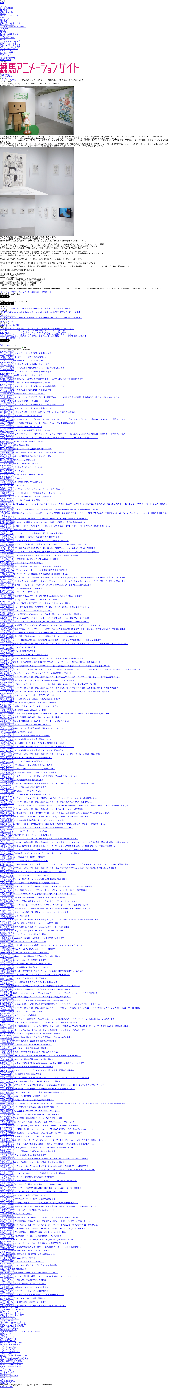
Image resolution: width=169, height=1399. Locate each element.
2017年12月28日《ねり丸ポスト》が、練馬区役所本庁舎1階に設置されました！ (26, 764)
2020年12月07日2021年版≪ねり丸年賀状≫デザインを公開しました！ (22, 473)
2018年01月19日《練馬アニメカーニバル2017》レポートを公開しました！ (24, 760)
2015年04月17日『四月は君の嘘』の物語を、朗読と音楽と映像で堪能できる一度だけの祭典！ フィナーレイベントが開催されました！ (49, 1205)
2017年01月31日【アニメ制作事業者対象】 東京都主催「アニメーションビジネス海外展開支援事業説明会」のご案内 (41, 970)
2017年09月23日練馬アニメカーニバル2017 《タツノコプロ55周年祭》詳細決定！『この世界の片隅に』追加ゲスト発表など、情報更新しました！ (54, 823)
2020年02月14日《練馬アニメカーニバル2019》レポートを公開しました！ (24, 499)
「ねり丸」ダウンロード (10, 1352)
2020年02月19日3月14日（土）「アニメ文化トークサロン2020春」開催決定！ (25, 496)
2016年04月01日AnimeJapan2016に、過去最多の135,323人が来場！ (21, 1073)
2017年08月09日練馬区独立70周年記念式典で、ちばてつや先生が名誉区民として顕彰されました (33, 871)
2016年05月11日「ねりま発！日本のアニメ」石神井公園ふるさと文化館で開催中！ (27, 1058)
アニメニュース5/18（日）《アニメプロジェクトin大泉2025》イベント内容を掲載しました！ (43, 336)
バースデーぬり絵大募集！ (11, 1344)
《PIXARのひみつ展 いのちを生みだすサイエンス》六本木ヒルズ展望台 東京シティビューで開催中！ (42, 312)
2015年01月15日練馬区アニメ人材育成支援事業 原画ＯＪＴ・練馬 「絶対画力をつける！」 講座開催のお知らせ (40, 1246)
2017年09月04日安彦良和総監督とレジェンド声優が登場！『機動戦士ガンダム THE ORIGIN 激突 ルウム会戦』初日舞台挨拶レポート (49, 849)
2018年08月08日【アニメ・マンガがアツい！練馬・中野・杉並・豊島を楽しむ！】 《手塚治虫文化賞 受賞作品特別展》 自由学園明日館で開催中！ (54, 690)
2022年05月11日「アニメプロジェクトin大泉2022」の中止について (21, 426)
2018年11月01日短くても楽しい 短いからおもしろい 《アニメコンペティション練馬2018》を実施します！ (37, 672)
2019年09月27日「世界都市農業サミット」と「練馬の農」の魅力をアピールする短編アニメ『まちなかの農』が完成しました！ (46, 543)
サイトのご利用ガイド (9, 52)
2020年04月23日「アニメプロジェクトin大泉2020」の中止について (21, 481)
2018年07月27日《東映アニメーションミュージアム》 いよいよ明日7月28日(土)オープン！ (31, 694)
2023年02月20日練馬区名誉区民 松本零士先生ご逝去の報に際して (21, 415)
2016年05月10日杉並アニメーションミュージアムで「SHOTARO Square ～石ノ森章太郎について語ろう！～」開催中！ (43, 1062)
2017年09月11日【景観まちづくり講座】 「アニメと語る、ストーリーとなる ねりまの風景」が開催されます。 (39, 838)
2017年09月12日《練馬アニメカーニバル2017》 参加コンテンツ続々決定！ (24, 830)
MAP (9, 1319)
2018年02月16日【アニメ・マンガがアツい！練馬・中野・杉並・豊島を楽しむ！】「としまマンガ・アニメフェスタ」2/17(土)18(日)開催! (50, 753)
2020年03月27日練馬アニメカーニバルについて (13, 485)
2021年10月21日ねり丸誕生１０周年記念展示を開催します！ (18, 444)
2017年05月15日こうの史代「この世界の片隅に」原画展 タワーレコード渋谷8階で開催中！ (31, 922)
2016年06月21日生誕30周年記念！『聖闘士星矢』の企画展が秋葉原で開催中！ (26, 1044)
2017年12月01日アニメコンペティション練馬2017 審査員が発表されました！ (26, 793)
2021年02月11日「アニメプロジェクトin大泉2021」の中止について (21, 466)
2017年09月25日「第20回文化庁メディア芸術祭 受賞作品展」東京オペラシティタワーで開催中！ (33, 819)
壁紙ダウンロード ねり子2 (11, 1366)
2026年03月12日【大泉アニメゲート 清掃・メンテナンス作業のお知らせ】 (24, 356)
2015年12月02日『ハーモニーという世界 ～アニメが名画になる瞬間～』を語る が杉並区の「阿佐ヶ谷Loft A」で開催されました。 (47, 1143)
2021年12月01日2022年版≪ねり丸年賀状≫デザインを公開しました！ (22, 440)
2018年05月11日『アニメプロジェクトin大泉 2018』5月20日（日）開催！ (24, 709)
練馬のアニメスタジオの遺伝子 (13, 1326)
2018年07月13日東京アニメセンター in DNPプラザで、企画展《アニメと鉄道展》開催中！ (31, 698)
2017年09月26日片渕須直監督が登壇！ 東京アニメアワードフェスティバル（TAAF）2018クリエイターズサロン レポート (44, 816)
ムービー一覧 (5, 1370)
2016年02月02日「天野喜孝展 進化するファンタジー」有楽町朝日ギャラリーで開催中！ (29, 1113)
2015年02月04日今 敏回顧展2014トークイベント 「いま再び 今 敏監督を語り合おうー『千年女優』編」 (37, 1239)
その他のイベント (7, 1317)
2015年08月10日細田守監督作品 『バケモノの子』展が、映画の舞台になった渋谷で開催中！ (31, 1183)
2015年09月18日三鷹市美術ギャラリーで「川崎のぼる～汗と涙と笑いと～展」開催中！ (29, 1150)
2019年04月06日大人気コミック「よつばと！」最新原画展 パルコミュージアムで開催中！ (30, 599)
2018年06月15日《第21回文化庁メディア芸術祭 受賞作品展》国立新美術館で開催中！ (29, 702)
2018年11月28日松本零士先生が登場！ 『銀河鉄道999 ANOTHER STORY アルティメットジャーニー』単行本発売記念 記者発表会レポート (51, 661)
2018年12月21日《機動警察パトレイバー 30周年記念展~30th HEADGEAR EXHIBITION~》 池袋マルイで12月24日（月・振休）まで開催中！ (51, 639)
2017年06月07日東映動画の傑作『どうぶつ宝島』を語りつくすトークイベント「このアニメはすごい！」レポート (40, 900)
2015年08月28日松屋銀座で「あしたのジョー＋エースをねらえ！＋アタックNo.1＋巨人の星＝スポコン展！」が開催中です (44, 1165)
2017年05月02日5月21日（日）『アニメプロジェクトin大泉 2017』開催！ (24, 933)
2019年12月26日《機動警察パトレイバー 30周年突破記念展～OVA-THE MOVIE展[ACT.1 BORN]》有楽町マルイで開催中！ (44, 518)
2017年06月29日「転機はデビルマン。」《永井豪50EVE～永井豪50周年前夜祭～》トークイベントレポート (38, 893)
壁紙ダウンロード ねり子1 (11, 1365)
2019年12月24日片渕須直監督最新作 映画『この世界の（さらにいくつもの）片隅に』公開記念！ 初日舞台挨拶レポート (43, 521)
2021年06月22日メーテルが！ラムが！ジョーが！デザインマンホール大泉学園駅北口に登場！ (32, 451)
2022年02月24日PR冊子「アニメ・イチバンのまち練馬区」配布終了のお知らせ (26, 429)
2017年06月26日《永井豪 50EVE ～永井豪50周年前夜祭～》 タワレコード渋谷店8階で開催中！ (33, 896)
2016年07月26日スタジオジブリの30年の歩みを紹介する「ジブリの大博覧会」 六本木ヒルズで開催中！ (37, 1036)
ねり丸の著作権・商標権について (14, 1355)
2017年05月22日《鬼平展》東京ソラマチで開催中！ (14, 915)
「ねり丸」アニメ (7, 1346)
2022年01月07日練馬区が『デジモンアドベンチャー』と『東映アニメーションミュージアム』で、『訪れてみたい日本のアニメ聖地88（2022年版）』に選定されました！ (64, 433)
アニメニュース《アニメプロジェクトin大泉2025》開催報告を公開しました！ (37, 334)
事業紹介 (3, 1335)
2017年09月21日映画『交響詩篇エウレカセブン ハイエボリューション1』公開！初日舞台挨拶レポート (36, 827)
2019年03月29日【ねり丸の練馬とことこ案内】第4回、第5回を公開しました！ (26, 610)
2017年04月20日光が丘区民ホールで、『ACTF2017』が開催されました (23, 941)
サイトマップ (5, 50)
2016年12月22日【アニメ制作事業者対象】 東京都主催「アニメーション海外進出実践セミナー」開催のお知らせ (40, 985)
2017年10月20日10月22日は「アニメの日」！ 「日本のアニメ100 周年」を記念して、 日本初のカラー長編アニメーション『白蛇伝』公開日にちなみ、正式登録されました (64, 805)
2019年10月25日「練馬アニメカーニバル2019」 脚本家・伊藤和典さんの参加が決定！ (29, 536)
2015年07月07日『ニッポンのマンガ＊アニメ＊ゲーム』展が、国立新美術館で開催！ (28, 1198)
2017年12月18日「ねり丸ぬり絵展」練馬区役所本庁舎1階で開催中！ (21, 779)
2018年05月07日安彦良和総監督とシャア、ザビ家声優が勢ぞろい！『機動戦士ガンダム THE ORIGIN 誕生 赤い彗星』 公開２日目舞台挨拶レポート (55, 713)
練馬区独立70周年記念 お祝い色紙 (14, 1359)
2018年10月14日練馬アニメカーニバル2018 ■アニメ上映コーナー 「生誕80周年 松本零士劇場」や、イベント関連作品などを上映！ (49, 683)
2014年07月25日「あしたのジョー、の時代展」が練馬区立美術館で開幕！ (24, 1279)
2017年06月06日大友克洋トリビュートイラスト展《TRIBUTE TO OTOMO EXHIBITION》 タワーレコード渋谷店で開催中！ (44, 904)
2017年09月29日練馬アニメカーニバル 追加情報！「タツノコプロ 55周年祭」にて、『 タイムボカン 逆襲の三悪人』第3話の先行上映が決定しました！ (56, 812)
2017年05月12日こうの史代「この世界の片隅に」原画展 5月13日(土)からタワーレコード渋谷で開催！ (35, 926)
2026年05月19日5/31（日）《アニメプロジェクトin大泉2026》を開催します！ (26, 352)
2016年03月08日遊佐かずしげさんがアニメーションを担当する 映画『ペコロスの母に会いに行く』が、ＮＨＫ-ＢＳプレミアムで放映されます (52, 1084)
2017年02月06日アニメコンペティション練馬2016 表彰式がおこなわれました (25, 966)
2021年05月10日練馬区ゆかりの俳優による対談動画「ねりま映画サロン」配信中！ (27, 455)
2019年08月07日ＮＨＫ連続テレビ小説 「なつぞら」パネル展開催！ (21, 562)
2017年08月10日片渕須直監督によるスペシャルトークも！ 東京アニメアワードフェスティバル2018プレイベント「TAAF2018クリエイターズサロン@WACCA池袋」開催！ (65, 863)
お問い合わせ (5, 60)
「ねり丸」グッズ (7, 1350)
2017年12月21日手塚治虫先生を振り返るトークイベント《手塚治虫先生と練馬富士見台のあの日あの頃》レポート (40, 775)
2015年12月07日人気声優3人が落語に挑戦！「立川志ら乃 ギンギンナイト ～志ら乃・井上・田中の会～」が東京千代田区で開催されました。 (53, 1139)
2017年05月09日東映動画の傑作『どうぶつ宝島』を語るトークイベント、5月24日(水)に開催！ (32, 930)
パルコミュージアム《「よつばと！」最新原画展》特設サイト (26, 292)
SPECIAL (13, 1357)
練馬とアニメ (5, 1333)
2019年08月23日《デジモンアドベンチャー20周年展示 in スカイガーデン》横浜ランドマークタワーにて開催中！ (40, 554)
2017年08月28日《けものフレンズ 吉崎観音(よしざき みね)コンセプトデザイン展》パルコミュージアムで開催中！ (40, 852)
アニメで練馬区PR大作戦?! (11, 1361)
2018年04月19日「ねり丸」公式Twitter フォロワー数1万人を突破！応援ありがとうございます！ (33, 727)
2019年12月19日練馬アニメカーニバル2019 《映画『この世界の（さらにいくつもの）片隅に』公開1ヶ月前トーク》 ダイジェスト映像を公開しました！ (56, 525)
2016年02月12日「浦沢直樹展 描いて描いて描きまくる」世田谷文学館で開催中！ (27, 1099)
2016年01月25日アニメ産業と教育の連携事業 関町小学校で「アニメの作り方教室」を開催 (31, 1117)
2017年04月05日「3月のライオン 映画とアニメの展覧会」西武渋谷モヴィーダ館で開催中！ (31, 955)
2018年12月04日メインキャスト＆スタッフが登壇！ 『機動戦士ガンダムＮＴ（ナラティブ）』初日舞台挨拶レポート (41, 657)
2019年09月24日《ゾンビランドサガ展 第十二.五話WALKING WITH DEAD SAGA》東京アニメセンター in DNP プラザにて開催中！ (47, 547)
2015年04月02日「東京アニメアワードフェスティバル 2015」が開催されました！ (27, 1209)
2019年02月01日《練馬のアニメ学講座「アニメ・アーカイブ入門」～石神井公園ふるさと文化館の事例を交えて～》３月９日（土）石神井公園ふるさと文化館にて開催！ (63, 628)
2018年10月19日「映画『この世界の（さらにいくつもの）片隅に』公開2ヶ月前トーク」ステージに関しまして (39, 679)
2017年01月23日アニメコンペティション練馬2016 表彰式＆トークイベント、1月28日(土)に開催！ (35, 974)
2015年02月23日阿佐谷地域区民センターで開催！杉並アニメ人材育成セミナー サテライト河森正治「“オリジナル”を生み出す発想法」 (49, 1224)
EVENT (12, 1309)
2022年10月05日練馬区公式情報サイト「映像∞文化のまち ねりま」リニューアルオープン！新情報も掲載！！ (38, 422)
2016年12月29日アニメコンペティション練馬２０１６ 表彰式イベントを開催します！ (28, 981)
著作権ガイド (5, 54)
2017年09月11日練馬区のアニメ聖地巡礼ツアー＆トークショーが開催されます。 (26, 834)
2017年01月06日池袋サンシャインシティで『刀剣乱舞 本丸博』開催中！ (23, 977)
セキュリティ (5, 56)
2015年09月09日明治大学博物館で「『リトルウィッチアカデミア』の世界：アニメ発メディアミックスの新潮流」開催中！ (44, 1158)
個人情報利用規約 (7, 58)
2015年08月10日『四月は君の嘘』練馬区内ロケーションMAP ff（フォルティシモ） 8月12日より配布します (38, 1180)
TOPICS (10, 1308)
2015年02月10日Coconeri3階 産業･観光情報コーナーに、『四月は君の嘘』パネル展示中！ (30, 1235)
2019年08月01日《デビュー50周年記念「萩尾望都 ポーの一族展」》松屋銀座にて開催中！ (30, 565)
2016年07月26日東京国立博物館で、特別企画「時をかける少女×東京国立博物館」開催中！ (31, 1033)
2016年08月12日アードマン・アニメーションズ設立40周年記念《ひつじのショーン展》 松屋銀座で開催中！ (38, 1022)
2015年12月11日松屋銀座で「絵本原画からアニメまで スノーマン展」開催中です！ (28, 1136)
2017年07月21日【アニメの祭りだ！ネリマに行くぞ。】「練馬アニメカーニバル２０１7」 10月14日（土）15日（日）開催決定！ (47, 885)
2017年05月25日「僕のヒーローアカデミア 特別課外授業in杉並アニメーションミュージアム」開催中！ (36, 911)
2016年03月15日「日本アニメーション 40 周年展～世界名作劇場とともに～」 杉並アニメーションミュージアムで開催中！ (44, 1077)
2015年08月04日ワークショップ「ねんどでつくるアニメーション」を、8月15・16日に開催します (34, 1191)
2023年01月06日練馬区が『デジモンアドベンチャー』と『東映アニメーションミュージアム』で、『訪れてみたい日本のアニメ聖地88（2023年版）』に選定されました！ (64, 418)
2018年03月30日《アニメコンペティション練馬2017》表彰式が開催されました (26, 738)
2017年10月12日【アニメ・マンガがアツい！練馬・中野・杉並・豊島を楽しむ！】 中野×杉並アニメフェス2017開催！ (42, 808)
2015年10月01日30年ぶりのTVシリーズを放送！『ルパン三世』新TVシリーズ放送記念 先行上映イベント (37, 1147)
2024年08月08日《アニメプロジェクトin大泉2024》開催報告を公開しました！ (26, 382)
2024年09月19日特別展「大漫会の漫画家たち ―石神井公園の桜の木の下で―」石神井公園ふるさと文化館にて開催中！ (42, 378)
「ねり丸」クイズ (7, 1354)
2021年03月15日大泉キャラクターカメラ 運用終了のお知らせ (19, 462)
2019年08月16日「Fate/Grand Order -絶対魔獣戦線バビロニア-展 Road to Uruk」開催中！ (30, 558)
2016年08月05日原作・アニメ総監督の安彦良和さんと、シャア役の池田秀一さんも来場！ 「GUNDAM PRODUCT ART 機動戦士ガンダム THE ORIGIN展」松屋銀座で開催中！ (66, 1025)
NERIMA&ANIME (20, 1331)
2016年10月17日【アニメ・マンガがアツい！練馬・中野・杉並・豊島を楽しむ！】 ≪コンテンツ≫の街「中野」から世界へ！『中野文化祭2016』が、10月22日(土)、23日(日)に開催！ (71, 1007)
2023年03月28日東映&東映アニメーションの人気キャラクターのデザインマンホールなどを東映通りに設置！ (38, 411)
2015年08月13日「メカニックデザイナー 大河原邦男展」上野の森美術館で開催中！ (28, 1176)
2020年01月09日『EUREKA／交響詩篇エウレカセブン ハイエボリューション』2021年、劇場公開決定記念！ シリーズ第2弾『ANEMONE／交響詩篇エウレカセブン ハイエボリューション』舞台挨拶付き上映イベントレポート (84, 513)
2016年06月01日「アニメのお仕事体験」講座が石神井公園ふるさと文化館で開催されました (31, 1051)
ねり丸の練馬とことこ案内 (11, 1342)
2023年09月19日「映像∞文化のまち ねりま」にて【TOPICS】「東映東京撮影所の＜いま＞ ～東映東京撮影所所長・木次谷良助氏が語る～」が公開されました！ (59, 396)
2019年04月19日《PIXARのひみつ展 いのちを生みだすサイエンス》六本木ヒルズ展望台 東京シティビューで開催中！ (42, 595)
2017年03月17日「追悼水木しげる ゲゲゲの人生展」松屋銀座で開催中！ (24, 959)
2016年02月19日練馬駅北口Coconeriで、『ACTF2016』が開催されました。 (25, 1095)
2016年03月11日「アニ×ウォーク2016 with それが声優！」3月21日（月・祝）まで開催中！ (31, 1080)
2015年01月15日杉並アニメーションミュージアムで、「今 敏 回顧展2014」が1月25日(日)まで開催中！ (36, 1242)
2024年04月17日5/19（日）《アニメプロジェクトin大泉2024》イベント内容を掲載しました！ (32, 385)
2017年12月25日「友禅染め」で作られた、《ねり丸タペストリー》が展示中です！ (27, 768)
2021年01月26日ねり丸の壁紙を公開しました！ (13, 470)
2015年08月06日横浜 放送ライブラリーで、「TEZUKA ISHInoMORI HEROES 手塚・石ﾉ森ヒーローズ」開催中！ (40, 1187)
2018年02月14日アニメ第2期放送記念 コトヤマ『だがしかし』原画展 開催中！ (26, 757)
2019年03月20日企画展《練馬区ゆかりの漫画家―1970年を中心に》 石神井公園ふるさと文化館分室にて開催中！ (40, 613)
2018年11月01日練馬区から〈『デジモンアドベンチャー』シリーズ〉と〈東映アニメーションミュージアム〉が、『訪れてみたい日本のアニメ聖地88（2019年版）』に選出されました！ (70, 668)
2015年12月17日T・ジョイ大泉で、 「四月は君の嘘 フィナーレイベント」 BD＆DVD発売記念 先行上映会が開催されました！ (46, 1128)
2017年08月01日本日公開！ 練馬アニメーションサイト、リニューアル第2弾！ (26, 874)
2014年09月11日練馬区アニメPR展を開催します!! (13, 1268)
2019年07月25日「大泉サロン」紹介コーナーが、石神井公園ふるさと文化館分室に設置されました (34, 573)
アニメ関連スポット (8, 1339)
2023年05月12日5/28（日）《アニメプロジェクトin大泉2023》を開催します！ (26, 407)
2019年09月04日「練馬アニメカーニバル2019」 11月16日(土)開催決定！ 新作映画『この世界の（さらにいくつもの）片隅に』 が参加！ (49, 551)
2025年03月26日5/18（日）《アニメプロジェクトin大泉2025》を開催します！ (26, 371)
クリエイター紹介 (7, 1372)
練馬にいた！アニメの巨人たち (13, 1324)
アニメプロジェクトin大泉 (11, 1313)
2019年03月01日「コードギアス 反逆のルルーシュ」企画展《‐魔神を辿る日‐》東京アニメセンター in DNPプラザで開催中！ (44, 621)
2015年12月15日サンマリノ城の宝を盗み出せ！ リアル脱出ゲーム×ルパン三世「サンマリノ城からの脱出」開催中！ (42, 1132)
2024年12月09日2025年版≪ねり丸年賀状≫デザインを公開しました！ (22, 374)
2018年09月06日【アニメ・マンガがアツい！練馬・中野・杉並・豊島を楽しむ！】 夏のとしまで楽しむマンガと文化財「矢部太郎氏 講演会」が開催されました (59, 687)
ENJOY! (13, 1322)
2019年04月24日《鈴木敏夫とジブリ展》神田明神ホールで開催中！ (21, 588)
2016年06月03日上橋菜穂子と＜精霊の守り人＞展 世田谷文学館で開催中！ (24, 1047)
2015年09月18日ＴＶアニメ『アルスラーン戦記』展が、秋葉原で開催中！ (24, 1154)
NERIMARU (8, 1341)
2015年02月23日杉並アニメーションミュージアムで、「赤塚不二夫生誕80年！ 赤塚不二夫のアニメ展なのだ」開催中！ (42, 1227)
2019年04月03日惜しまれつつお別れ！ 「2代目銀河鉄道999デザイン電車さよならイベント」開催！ (35, 602)
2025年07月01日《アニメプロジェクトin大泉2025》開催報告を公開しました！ (26, 363)
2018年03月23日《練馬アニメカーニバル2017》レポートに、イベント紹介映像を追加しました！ (33, 742)
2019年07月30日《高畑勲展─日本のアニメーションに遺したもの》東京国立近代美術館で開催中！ (33, 569)
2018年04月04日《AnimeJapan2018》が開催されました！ (17, 731)
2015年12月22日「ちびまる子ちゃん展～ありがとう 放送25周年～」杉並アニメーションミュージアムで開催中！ (40, 1124)
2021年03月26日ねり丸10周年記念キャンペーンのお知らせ (17, 459)
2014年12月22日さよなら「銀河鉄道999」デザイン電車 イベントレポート (24, 1250)
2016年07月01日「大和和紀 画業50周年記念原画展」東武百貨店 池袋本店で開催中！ (28, 1040)
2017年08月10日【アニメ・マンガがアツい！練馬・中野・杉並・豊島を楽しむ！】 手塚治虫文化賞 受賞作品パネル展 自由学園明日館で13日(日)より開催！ (58, 867)
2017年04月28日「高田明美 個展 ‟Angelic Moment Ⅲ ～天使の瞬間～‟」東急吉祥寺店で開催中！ (33, 937)
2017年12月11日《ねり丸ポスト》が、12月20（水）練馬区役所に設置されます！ (27, 786)
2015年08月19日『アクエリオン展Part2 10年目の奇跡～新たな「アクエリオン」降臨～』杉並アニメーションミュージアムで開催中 (47, 1169)
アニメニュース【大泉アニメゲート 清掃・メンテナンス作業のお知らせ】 (35, 330)
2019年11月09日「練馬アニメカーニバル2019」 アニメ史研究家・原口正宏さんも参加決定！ (32, 532)
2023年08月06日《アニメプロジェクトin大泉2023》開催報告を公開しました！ (26, 400)
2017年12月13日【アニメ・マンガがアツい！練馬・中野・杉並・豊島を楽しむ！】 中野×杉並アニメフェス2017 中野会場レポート (48, 782)
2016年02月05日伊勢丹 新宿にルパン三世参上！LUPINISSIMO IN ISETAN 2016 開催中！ (30, 1110)
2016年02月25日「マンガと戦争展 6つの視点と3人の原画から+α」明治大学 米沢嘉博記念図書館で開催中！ (37, 1088)
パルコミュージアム (8, 321)
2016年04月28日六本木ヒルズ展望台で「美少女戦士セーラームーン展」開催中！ (26, 1066)
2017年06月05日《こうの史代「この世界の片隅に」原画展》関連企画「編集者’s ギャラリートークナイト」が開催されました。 (46, 907)
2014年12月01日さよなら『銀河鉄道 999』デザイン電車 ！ (17, 1257)
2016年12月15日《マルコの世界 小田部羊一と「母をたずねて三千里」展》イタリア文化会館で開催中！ (36, 988)
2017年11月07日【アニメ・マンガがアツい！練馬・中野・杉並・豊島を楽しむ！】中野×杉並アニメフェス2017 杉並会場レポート (47, 801)
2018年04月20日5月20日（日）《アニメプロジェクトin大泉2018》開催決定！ (25, 724)
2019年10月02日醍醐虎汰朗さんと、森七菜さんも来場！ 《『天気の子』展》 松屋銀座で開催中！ (34, 540)
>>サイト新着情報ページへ (11, 338)
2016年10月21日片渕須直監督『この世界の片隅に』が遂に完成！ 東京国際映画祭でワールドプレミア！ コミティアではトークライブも (50, 1003)
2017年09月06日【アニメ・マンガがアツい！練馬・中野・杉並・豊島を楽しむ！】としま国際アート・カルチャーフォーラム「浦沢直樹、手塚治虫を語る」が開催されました (65, 841)
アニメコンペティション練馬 (12, 1315)
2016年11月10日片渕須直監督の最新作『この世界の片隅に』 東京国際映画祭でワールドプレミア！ (34, 999)
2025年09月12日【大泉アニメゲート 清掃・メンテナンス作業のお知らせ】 (24, 359)
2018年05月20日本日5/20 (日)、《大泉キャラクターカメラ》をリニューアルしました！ (29, 705)
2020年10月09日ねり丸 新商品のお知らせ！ (11, 477)
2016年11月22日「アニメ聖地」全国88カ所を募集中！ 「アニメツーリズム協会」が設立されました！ (35, 996)
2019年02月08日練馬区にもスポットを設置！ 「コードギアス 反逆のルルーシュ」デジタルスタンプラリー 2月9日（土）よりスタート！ (51, 624)
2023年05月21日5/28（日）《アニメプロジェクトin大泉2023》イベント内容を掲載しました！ (32, 404)
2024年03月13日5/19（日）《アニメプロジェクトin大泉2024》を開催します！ (26, 389)
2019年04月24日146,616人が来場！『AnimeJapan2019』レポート (20, 591)
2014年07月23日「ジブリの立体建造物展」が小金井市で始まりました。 (23, 1283)
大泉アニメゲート (7, 1320)
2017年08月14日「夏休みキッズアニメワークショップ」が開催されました (24, 860)
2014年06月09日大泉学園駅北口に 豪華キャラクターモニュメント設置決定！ (25, 1286)
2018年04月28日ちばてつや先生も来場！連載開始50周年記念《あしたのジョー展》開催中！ (31, 716)
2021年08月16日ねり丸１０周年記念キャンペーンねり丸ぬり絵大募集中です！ (26, 448)
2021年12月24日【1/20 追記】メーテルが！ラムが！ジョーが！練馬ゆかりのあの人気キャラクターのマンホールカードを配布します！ (49, 437)
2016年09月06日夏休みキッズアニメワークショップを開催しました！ (22, 1014)
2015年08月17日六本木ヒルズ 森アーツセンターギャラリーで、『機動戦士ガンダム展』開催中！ (33, 1172)
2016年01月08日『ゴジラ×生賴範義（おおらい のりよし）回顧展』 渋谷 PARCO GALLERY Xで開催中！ (37, 1121)
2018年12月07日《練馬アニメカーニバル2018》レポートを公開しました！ (24, 654)
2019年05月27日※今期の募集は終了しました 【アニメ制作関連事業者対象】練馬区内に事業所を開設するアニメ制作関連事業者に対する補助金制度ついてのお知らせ (62, 576)
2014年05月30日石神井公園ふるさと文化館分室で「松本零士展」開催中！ (24, 1301)
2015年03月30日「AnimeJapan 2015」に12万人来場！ (16, 1213)
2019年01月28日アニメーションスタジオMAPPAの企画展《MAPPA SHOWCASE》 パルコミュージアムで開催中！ (41, 632)
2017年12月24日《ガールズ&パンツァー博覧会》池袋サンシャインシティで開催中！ (28, 771)
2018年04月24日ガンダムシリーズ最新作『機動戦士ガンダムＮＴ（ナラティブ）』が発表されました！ (36, 720)
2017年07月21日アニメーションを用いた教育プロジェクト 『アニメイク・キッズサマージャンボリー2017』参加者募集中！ (44, 889)
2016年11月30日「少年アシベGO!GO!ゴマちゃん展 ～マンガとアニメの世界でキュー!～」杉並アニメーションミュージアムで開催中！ (48, 992)
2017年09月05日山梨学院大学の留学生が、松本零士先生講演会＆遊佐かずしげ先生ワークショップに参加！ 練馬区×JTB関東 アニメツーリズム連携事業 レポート (60, 845)
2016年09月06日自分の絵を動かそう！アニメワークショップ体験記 (21, 1010)
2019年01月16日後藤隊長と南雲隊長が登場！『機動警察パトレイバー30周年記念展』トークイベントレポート (38, 635)
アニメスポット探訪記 (9, 1328)
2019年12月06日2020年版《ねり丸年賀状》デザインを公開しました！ (22, 529)
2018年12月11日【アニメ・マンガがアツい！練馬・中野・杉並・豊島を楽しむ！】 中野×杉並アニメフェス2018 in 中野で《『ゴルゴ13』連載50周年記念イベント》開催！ (64, 643)
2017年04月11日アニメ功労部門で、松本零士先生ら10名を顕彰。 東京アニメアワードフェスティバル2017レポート (41, 944)
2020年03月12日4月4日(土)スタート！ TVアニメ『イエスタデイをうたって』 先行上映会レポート (33, 488)
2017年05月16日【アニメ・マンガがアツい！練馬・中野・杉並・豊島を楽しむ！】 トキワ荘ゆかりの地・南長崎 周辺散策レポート (49, 919)
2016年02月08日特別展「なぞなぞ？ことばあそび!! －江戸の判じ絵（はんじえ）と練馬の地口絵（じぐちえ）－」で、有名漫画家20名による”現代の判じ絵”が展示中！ (63, 1102)
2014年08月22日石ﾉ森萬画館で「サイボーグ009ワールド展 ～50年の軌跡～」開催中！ (29, 1272)
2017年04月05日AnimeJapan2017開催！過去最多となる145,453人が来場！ (24, 952)
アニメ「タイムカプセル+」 (11, 1363)
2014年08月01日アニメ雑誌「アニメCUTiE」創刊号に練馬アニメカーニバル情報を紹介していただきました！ (38, 1275)
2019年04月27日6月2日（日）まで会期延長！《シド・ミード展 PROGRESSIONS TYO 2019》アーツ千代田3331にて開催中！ (45, 584)
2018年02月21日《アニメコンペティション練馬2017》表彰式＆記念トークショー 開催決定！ (31, 749)
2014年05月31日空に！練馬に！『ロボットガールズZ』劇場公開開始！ (22, 1297)
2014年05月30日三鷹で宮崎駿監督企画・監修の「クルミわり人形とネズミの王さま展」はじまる (33, 1305)
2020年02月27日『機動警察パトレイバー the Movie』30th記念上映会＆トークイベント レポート (33, 492)
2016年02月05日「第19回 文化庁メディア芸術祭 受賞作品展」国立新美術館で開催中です (30, 1106)
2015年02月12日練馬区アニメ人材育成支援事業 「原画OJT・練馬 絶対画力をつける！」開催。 (34, 1231)
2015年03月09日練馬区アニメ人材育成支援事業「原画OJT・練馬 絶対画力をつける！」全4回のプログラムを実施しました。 (45, 1220)
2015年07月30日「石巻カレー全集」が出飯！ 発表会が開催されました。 (24, 1194)
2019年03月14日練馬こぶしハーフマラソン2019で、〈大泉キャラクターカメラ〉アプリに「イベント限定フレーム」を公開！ (45, 617)
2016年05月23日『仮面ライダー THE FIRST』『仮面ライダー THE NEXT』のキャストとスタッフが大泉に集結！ (40, 1055)
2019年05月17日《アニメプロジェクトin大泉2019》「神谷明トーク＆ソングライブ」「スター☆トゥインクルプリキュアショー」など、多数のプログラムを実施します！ (63, 580)
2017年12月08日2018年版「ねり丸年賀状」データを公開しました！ (21, 790)
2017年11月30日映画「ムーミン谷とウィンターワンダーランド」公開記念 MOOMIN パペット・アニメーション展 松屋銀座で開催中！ (50, 797)
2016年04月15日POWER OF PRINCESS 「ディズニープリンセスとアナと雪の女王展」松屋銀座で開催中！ (38, 1069)
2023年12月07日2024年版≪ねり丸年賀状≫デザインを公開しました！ (22, 393)
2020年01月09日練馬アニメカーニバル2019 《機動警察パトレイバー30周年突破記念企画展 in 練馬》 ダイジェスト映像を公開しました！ (50, 508)
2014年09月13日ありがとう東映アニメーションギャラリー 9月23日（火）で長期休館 (28, 1264)
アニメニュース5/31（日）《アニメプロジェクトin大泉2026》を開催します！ (37, 329)
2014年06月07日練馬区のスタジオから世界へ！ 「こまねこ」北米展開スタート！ (27, 1290)
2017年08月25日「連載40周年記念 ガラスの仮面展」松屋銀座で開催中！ (23, 856)
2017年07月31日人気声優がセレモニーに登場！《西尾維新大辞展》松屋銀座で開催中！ (29, 882)
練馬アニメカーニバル (9, 1311)
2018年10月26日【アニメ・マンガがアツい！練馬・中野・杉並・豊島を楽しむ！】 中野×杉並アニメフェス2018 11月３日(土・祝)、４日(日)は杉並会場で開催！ (60, 676)
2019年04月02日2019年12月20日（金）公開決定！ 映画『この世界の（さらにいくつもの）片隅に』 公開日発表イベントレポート (47, 606)
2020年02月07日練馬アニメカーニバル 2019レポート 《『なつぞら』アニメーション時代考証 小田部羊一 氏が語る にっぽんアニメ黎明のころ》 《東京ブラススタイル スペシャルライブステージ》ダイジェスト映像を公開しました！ (83, 504)
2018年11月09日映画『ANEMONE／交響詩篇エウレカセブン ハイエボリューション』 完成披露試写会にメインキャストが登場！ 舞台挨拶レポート (55, 665)
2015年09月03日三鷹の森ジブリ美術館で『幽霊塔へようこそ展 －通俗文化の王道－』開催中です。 (35, 1161)
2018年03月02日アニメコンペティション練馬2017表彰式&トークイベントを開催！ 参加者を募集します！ (37, 746)
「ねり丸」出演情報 (8, 1348)
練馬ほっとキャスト (8, 1330)
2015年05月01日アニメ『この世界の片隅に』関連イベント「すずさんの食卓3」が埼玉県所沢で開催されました (39, 1202)
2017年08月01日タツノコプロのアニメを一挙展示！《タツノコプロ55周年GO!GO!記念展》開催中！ (34, 878)
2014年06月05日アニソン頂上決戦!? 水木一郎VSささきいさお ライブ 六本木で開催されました (32, 1294)
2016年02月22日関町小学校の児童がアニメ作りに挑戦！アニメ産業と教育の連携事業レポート (32, 1091)
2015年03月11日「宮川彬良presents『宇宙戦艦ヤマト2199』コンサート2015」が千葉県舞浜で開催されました (39, 1216)
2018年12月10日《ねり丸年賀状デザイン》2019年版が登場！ (18, 646)
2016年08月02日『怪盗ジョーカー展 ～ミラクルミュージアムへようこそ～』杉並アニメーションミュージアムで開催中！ (43, 1029)
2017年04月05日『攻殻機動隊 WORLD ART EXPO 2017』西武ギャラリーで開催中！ (28, 948)
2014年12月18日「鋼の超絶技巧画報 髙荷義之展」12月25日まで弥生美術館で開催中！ (29, 1253)
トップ (3, 80)
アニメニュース (13, 80)
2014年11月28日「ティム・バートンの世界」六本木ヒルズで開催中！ (22, 1261)
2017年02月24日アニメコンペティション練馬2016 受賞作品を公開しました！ (26, 963)
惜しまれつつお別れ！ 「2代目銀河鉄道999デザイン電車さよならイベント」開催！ (35, 308)
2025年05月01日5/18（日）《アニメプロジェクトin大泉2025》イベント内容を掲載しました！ (32, 367)
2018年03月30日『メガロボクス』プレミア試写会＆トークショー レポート (25, 735)
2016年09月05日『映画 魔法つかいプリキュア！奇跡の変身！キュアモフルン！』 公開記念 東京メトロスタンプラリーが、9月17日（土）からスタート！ (57, 1018)
